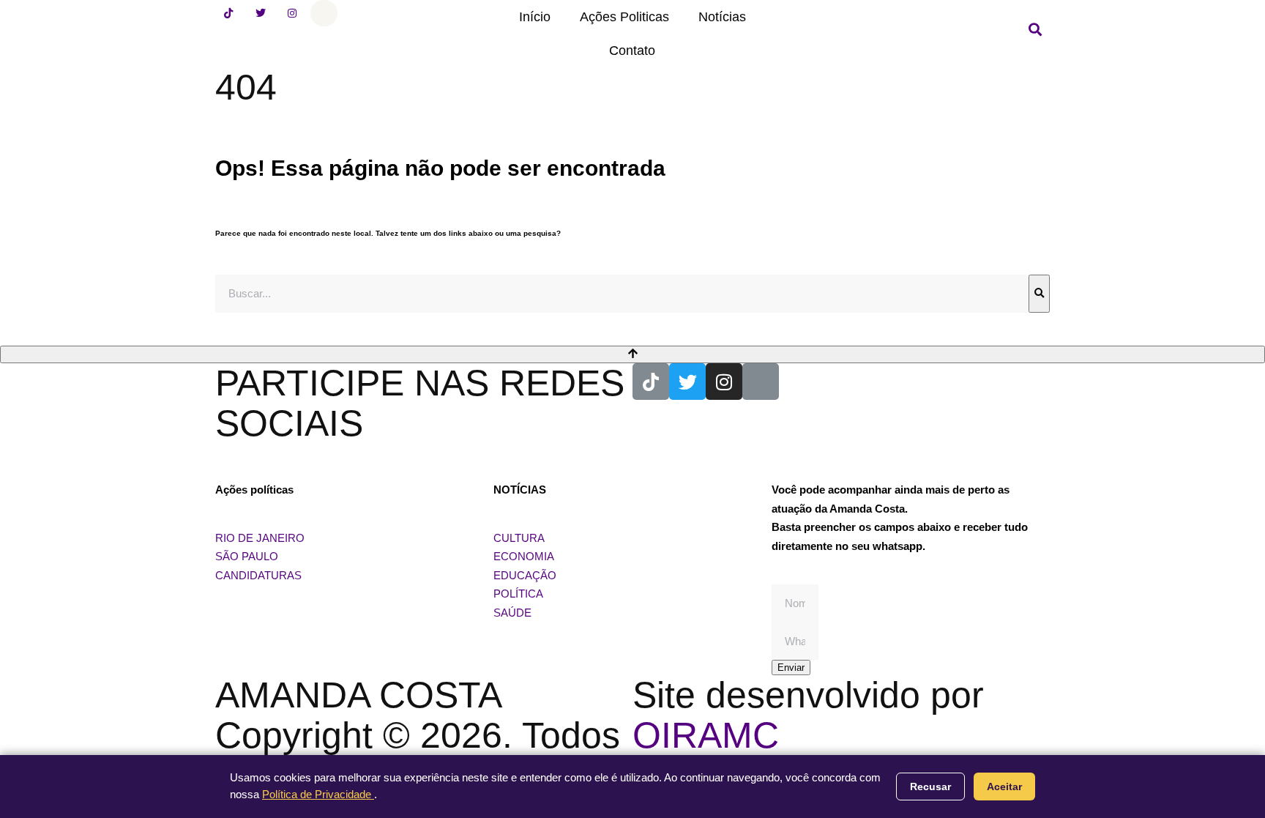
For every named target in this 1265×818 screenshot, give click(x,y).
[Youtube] (323, 13)
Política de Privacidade (318, 794)
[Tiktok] (228, 13)
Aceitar (1004, 786)
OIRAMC (705, 735)
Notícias (722, 17)
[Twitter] (260, 13)
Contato (632, 50)
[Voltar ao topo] (632, 354)
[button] (1035, 29)
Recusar (930, 786)
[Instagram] (292, 13)
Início (535, 17)
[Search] (1039, 294)
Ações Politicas (624, 17)
